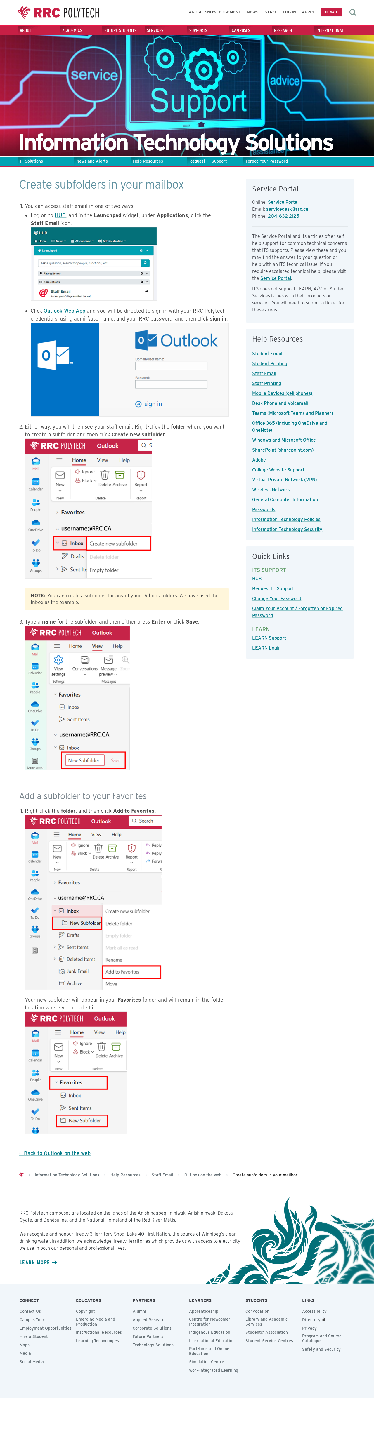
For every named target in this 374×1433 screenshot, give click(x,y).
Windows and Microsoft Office (284, 440)
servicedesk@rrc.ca (287, 209)
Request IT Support (208, 161)
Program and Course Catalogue (322, 1338)
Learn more (35, 1262)
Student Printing (269, 363)
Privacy (309, 1328)
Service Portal (283, 202)
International (330, 30)
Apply (308, 12)
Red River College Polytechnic (58, 12)
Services (155, 30)
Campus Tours (33, 1319)
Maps (25, 1345)
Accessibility (314, 1311)
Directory (311, 1319)
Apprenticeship (203, 1311)
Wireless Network (271, 489)
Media (25, 1353)
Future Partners (148, 1336)
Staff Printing (266, 383)
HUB (60, 215)
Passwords (263, 509)
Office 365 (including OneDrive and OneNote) (289, 426)
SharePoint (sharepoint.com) (283, 450)
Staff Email (264, 373)
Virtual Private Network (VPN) (284, 480)
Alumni (139, 1311)
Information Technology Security (287, 529)
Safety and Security (321, 1349)
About (25, 30)
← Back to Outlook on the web (55, 1153)
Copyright (85, 1311)
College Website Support (278, 470)
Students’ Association (266, 1332)
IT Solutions (31, 161)
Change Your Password (276, 598)
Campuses (241, 30)
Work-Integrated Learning (213, 1370)
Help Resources (148, 161)
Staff (270, 12)
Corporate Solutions (152, 1328)
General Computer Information (285, 499)
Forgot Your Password (267, 161)
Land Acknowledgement (213, 12)
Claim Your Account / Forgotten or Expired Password (297, 612)
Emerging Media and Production (95, 1321)
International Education (212, 1340)
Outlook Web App (64, 311)
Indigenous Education (209, 1332)
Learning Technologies (97, 1340)
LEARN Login (266, 648)
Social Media (32, 1361)
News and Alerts (92, 161)
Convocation (257, 1311)
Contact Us (30, 1311)
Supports (198, 30)
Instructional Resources (99, 1332)
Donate (331, 12)
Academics (72, 30)
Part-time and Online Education (209, 1351)
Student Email (267, 353)
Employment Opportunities (46, 1328)
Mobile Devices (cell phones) (282, 393)
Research (283, 30)
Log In (289, 12)
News (253, 12)
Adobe (259, 460)
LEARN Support (269, 638)
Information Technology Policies (286, 519)
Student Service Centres (269, 1340)
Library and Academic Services (266, 1321)
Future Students (120, 30)
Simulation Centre (206, 1361)
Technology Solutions (153, 1345)
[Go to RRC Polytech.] (21, 1175)
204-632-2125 (283, 216)
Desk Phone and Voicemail (280, 403)
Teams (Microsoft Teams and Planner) (292, 413)
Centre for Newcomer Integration (209, 1321)
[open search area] (352, 12)
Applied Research (150, 1319)
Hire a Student (34, 1336)
